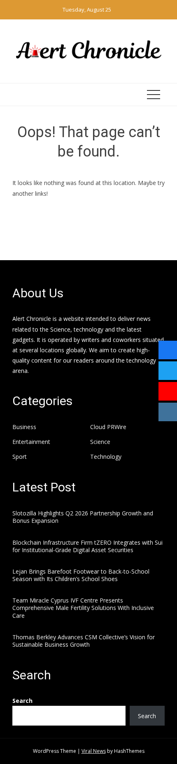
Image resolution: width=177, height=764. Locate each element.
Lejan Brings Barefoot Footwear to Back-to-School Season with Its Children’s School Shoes (80, 575)
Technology (105, 456)
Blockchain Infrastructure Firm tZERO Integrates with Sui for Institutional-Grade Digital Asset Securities (87, 546)
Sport (19, 456)
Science (100, 442)
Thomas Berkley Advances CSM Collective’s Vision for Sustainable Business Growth (83, 640)
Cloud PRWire (108, 427)
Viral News (94, 751)
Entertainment (31, 442)
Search (22, 701)
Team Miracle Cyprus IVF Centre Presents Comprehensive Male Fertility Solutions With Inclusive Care (83, 607)
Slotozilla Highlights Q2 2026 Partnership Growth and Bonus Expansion (82, 516)
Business (24, 427)
